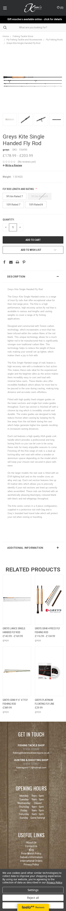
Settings (33, 890)
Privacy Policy (31, 864)
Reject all (33, 898)
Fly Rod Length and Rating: (19, 189)
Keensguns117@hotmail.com (31, 767)
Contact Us (31, 846)
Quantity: (8, 219)
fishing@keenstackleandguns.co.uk (31, 753)
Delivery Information (31, 857)
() (61, 7)
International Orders (31, 860)
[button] (33, 277)
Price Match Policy (31, 853)
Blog (31, 849)
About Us (31, 842)
